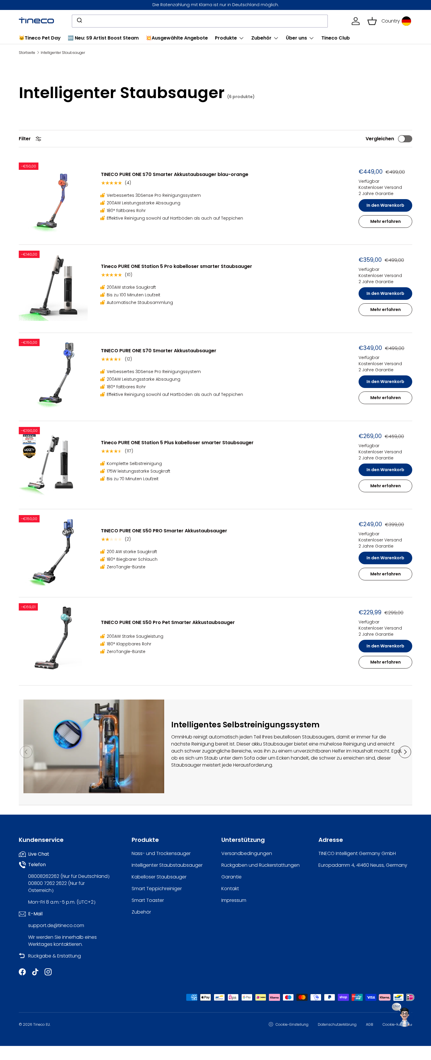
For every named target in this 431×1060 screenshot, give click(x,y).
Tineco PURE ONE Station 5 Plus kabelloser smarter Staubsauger (177, 442)
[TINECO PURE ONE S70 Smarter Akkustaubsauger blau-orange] (54, 198)
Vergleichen (380, 138)
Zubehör (261, 38)
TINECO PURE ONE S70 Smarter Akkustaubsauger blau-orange (174, 174)
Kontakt (230, 888)
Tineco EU (41, 1024)
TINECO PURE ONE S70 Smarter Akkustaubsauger (158, 350)
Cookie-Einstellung (292, 1024)
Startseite (27, 52)
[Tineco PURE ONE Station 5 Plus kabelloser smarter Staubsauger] (54, 462)
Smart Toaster (148, 900)
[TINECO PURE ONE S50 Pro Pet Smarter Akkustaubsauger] (54, 638)
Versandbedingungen (246, 853)
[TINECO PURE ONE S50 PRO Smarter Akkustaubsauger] (54, 550)
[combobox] (200, 21)
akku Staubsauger (273, 744)
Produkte (226, 38)
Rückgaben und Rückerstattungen (260, 865)
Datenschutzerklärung (337, 1024)
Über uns (296, 38)
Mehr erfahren (385, 221)
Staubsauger (186, 765)
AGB (369, 1024)
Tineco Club (335, 38)
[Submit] (79, 21)
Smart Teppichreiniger (157, 888)
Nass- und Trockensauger (161, 853)
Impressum (233, 900)
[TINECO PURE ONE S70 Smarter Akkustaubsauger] (54, 374)
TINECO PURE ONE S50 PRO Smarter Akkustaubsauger (164, 530)
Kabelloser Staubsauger (159, 876)
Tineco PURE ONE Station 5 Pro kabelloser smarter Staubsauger (176, 266)
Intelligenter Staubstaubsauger (167, 865)
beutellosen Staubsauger (303, 737)
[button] (372, 21)
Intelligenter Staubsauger (63, 52)
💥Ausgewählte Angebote (177, 38)
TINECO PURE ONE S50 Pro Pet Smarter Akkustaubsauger (168, 622)
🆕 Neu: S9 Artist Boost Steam (103, 38)
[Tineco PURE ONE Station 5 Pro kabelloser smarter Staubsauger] (54, 286)
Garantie (231, 876)
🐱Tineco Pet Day (40, 38)
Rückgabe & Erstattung (54, 956)
